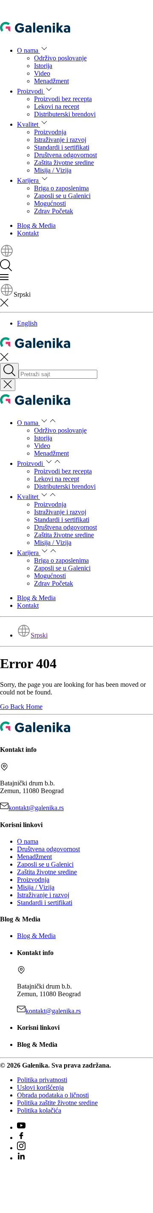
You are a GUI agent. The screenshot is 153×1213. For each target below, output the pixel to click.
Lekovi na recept (56, 106)
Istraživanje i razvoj (60, 139)
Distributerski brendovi (65, 114)
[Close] (7, 385)
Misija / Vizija (52, 170)
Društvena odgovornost (65, 155)
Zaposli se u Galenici (62, 195)
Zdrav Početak (53, 211)
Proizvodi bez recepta (63, 98)
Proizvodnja (50, 132)
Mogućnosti (50, 203)
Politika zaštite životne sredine (57, 1102)
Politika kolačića (39, 1110)
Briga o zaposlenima (61, 188)
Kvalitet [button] (28, 124)
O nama (27, 841)
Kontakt (28, 233)
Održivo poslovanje (60, 58)
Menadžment (51, 81)
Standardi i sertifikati (61, 147)
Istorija (43, 65)
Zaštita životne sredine (64, 162)
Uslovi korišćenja (40, 1087)
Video (42, 73)
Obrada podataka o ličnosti (53, 1095)
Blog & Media (36, 225)
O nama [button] (28, 50)
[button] (7, 255)
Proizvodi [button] (31, 91)
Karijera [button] (28, 180)
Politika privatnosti (42, 1079)
